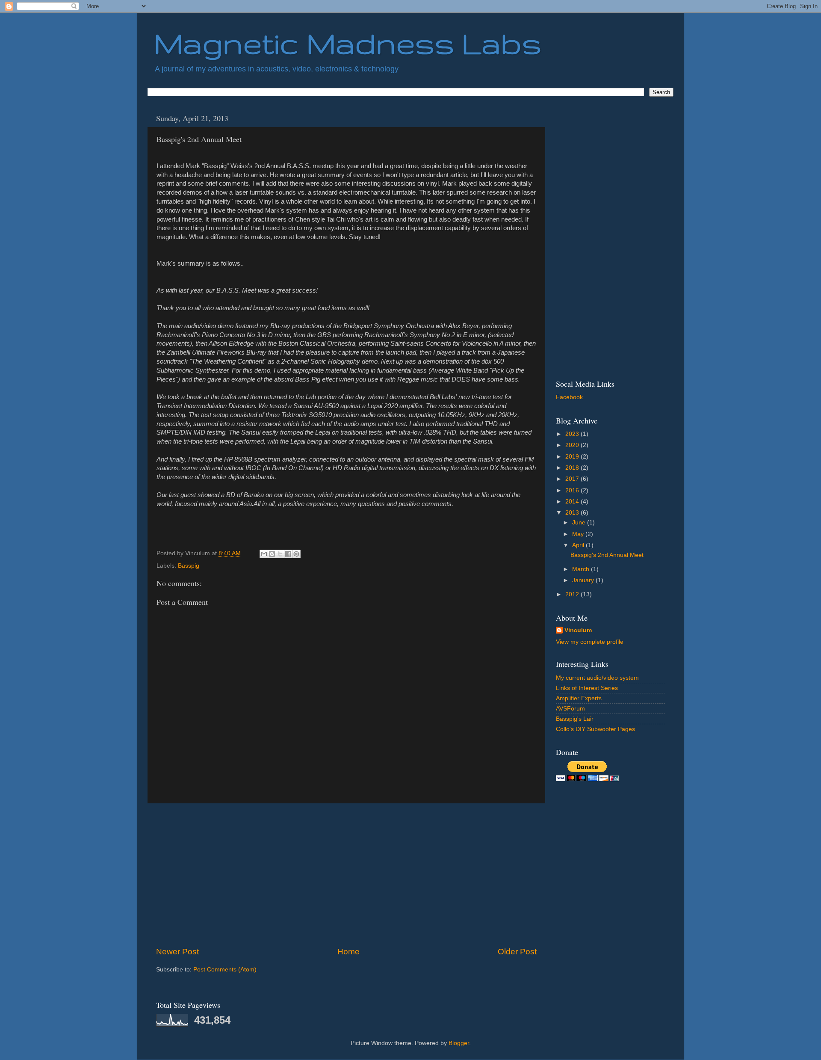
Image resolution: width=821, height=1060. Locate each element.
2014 (573, 501)
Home (348, 951)
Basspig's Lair (575, 719)
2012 (573, 594)
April (579, 545)
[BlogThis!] (272, 554)
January (584, 580)
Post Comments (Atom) (225, 969)
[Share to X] (280, 554)
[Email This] (264, 554)
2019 (573, 456)
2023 (573, 434)
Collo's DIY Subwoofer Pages (595, 729)
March (581, 569)
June (579, 522)
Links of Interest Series (587, 688)
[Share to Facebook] (288, 554)
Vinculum (578, 630)
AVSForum (570, 708)
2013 (573, 512)
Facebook (569, 397)
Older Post (517, 951)
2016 (573, 490)
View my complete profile (589, 642)
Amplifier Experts (579, 698)
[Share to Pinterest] (296, 554)
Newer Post (177, 951)
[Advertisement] (346, 875)
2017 (573, 479)
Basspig (188, 566)
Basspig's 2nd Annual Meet (607, 555)
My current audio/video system (597, 678)
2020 (573, 445)
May (578, 534)
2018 (573, 468)
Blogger (459, 1043)
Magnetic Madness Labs (347, 43)
